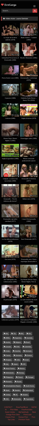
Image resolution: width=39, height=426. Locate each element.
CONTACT (8, 407)
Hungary (8, 360)
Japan (16, 364)
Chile (17, 346)
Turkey (8, 394)
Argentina (18, 338)
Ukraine (25, 394)
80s (22, 333)
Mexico (22, 368)
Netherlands (10, 373)
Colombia (28, 346)
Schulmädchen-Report (13, 386)
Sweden (17, 390)
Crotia (8, 351)
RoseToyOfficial (22, 407)
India (18, 360)
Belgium (18, 342)
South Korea (30, 386)
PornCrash (28, 414)
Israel (27, 360)
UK (16, 394)
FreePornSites (27, 410)
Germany (19, 355)
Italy (7, 364)
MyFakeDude (24, 412)
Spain (7, 390)
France (8, 355)
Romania (9, 381)
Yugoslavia (29, 399)
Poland (20, 377)
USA (7, 399)
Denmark (28, 351)
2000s (8, 338)
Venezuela (17, 399)
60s (7, 333)
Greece (29, 355)
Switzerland (29, 390)
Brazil (28, 342)
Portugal (30, 377)
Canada (8, 346)
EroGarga (10, 4)
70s (14, 333)
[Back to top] (32, 420)
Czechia (17, 351)
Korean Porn (23, 417)
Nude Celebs (10, 412)
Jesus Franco (10, 368)
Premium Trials (24, 419)
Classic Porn (10, 417)
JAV (24, 364)
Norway (21, 373)
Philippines (9, 377)
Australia (29, 338)
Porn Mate (14, 410)
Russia (19, 381)
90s (29, 333)
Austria (8, 342)
